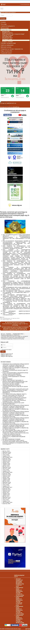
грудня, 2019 (6, 456)
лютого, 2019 (6, 468)
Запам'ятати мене (6, 349)
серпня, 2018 (6, 476)
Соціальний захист (6, 52)
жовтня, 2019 (6, 458)
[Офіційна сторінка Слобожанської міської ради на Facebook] (7, 114)
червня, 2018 (6, 478)
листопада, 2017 (7, 487)
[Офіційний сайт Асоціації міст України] (15, 145)
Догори (27, 628)
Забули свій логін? (6, 355)
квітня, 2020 (6, 451)
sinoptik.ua (16, 107)
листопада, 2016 (7, 502)
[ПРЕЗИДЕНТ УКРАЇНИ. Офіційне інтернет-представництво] (15, 125)
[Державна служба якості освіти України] (15, 157)
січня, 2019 (6, 469)
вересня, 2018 (7, 474)
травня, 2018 (6, 479)
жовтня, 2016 (6, 503)
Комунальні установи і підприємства (12, 49)
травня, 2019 (6, 464)
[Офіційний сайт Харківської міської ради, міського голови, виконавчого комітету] (15, 118)
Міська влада (5, 28)
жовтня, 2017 (6, 488)
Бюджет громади (7, 41)
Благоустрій (5, 31)
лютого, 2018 (6, 483)
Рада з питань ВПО (6, 51)
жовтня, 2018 (6, 473)
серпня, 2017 (6, 491)
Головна (3, 22)
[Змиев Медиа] (15, 141)
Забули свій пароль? (7, 356)
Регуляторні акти (7, 37)
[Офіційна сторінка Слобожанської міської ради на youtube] (22, 114)
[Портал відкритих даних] (15, 149)
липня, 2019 (6, 462)
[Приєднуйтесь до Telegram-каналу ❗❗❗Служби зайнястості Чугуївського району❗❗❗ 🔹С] (15, 192)
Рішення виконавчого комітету (11, 40)
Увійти (2, 351)
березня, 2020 (7, 452)
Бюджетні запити (7, 32)
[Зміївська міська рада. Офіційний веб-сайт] (15, 122)
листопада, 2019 (7, 457)
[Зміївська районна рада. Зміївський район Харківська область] (15, 138)
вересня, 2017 (7, 489)
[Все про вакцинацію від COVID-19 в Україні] (15, 153)
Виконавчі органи (6, 47)
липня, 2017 (6, 492)
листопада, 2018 (7, 472)
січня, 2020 (6, 454)
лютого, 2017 (6, 498)
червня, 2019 (6, 463)
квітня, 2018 (6, 481)
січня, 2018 (6, 484)
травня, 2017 (6, 494)
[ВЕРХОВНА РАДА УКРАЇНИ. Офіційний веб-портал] (15, 128)
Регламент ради (7, 39)
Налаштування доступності (8, 12)
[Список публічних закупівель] (15, 163)
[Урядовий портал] (15, 131)
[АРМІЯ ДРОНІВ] (15, 179)
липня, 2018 (6, 477)
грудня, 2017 (6, 486)
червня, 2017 (6, 493)
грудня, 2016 (6, 501)
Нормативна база (6, 30)
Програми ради (7, 36)
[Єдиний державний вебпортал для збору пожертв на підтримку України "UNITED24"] (15, 171)
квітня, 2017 (6, 496)
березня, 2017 (7, 497)
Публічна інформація (7, 45)
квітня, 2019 (6, 466)
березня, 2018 (7, 482)
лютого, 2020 (6, 453)
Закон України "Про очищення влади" (13, 34)
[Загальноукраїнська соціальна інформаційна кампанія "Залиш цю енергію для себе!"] (15, 205)
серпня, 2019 (6, 461)
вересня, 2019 (7, 459)
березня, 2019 (7, 467)
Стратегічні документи (8, 26)
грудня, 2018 (6, 471)
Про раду (3, 24)
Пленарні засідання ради (8, 43)
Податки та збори (7, 35)
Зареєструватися (6, 353)
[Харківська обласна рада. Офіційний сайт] (15, 135)
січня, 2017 (6, 499)
